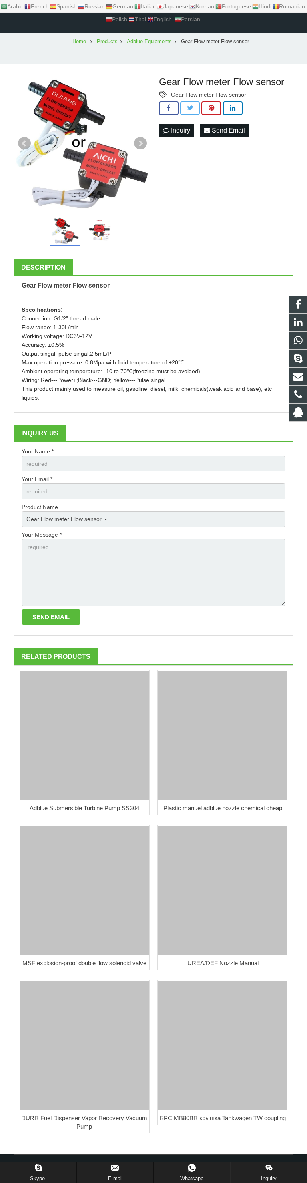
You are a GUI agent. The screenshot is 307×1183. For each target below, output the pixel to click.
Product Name (40, 507)
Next (140, 143)
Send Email (227, 130)
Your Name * (38, 451)
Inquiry (179, 130)
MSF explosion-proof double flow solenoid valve (84, 963)
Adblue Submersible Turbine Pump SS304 (84, 808)
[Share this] (169, 108)
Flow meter (54, 285)
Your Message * (42, 534)
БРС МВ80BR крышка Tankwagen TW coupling (223, 1118)
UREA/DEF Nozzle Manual (223, 963)
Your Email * (37, 479)
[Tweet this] (190, 108)
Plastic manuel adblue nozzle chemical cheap (222, 808)
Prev (24, 143)
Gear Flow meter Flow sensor (208, 94)
